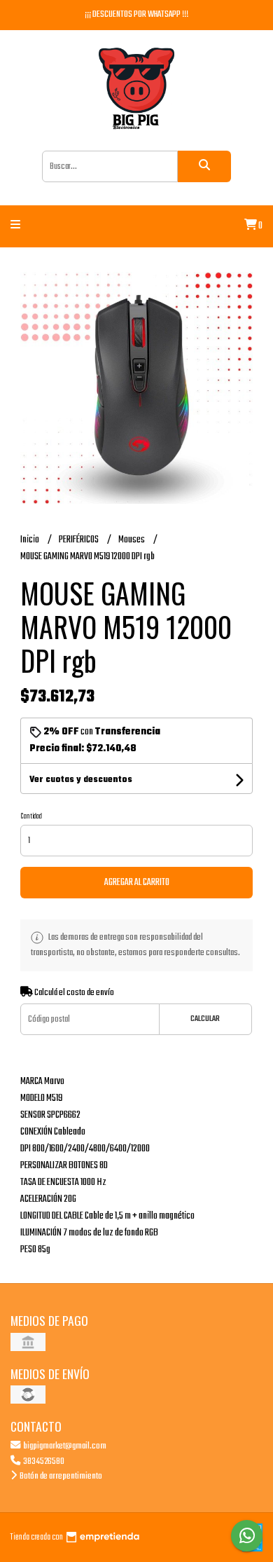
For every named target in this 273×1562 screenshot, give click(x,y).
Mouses (132, 540)
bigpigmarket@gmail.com (64, 1446)
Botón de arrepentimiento (60, 1476)
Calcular (205, 1019)
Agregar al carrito (136, 883)
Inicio (30, 540)
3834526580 (43, 1461)
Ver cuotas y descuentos (80, 780)
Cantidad (31, 816)
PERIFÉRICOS (79, 540)
